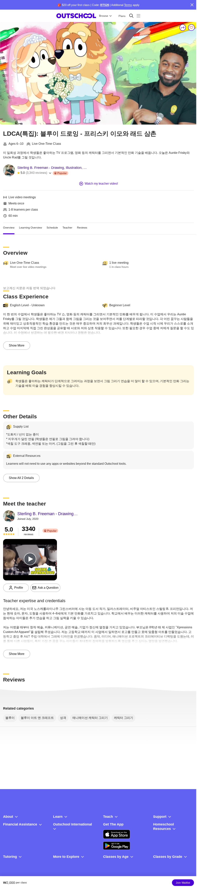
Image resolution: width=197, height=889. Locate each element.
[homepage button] (76, 15)
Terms (128, 5)
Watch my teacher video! (101, 183)
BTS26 (104, 5)
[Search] (131, 15)
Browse (103, 15)
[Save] (191, 27)
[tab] (8, 227)
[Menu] (138, 16)
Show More (16, 345)
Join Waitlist (183, 882)
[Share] (182, 27)
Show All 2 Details (21, 478)
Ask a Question (48, 587)
